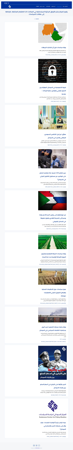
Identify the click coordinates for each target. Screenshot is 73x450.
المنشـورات (59, 6)
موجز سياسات (42, 303)
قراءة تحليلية (56, 101)
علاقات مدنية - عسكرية (58, 341)
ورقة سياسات (48, 54)
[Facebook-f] (8, 3)
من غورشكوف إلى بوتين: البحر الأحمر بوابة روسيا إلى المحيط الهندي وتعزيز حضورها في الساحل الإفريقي (52, 218)
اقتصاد (57, 264)
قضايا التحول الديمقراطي (48, 264)
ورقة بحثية (42, 341)
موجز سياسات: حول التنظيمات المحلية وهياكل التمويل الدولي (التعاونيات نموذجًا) (54, 292)
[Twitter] (6, 3)
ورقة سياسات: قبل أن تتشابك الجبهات (53, 48)
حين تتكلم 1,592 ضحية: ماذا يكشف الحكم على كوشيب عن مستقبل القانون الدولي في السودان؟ (53, 176)
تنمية (54, 264)
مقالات (52, 101)
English (37, 6)
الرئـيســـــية (65, 6)
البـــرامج (53, 6)
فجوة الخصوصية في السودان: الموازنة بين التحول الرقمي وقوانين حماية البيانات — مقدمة (52, 90)
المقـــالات (48, 6)
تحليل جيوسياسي (53, 54)
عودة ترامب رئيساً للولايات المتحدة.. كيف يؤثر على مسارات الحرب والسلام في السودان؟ (53, 426)
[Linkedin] (5, 3)
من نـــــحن (42, 6)
